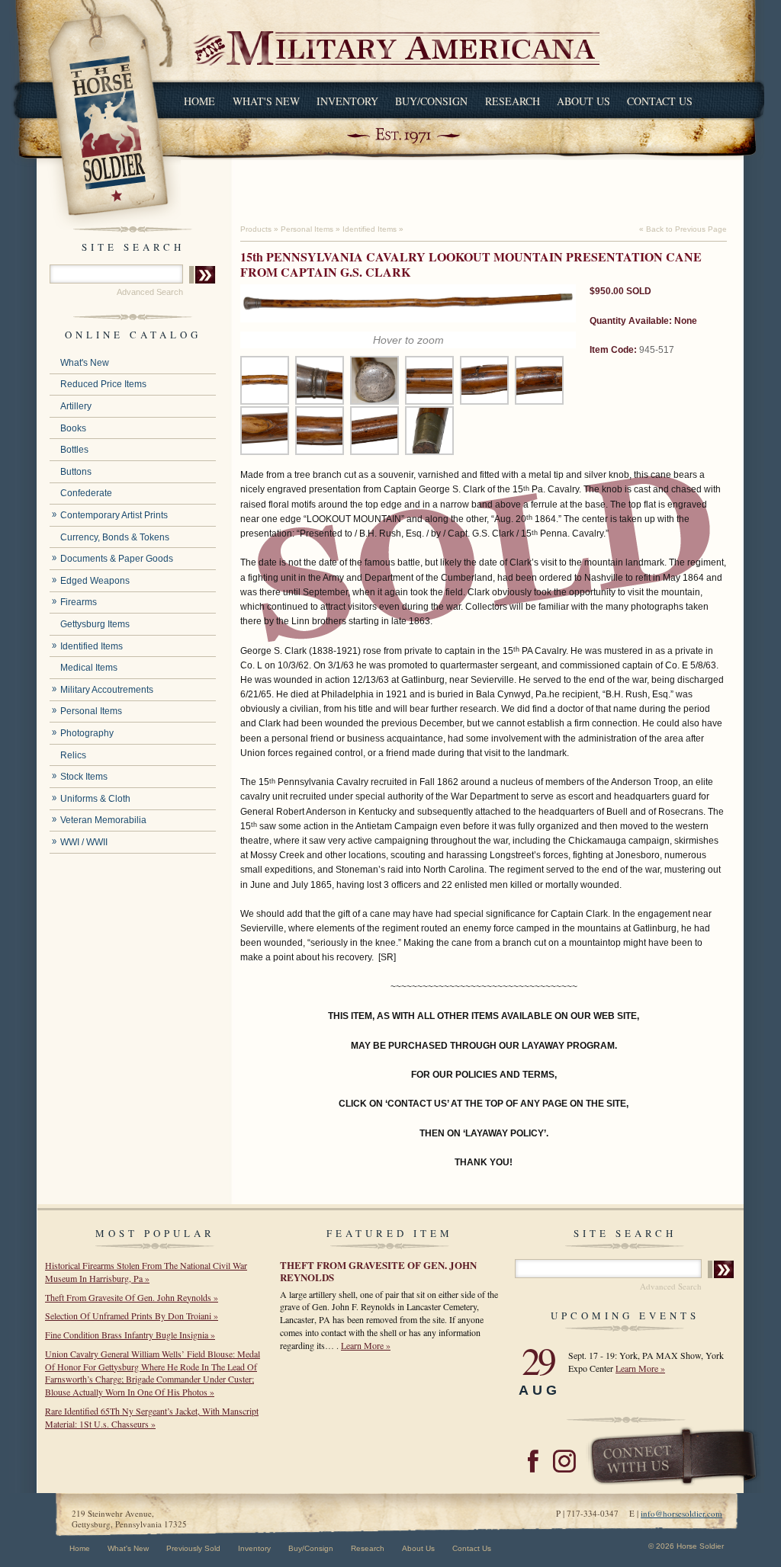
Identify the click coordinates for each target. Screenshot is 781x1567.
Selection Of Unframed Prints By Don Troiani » (131, 1315)
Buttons (76, 471)
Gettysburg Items (95, 624)
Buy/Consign (431, 101)
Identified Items (91, 646)
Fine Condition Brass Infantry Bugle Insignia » (130, 1334)
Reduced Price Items (103, 384)
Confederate (86, 493)
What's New (266, 101)
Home (199, 101)
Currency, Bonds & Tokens (114, 537)
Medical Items (88, 667)
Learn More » (365, 1345)
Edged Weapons (95, 580)
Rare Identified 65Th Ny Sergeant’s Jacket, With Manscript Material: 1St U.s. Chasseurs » (152, 1417)
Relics (73, 755)
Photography (87, 733)
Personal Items (91, 711)
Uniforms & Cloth (95, 798)
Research (512, 101)
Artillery (76, 406)
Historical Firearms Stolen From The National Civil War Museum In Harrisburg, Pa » (146, 1271)
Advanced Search (150, 291)
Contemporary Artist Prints (114, 515)
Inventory (347, 101)
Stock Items (84, 776)
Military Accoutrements (106, 689)
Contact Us (660, 101)
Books (73, 428)
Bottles (74, 449)
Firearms (78, 602)
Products (256, 229)
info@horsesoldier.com (681, 1513)
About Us (583, 101)
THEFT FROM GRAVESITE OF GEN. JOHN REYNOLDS (378, 1271)
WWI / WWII (84, 842)
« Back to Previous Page (683, 229)
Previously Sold (193, 1548)
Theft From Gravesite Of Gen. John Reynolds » (131, 1297)
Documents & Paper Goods (116, 558)
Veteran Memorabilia (103, 820)
